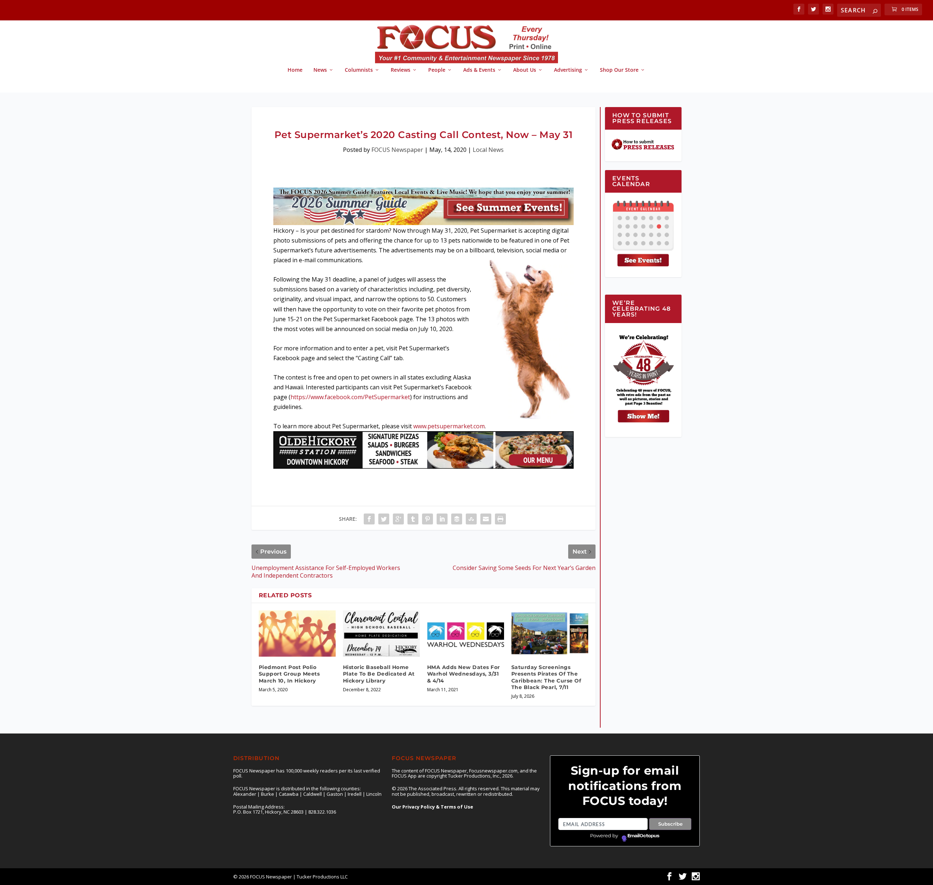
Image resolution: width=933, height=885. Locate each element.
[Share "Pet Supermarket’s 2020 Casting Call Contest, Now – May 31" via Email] (486, 519)
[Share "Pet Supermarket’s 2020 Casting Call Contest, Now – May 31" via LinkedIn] (442, 519)
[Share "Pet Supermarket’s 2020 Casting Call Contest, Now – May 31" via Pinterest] (427, 519)
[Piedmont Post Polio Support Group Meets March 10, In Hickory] (297, 633)
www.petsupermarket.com (449, 426)
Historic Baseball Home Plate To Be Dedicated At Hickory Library (379, 674)
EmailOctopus (643, 836)
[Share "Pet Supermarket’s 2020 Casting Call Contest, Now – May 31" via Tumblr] (413, 519)
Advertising (568, 70)
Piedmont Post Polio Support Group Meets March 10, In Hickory (289, 674)
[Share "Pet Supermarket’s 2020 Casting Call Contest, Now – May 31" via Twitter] (383, 519)
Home (295, 70)
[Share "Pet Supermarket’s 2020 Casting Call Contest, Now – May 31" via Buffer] (456, 519)
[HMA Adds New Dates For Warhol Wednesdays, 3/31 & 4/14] (465, 633)
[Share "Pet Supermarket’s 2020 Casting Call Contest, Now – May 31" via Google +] (398, 519)
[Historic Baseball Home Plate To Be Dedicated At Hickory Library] (381, 633)
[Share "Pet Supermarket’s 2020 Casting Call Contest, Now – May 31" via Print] (500, 519)
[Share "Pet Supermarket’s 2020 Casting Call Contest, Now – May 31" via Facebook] (369, 519)
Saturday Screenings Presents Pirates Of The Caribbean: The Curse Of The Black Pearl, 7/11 (546, 677)
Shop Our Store (619, 70)
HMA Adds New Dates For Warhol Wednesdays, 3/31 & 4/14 (463, 674)
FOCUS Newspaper (397, 150)
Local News (488, 150)
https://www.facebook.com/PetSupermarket (350, 397)
